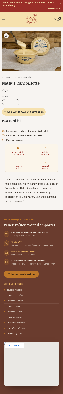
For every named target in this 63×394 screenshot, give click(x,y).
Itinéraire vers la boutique (23, 274)
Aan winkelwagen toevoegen (25, 112)
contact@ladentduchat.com (23, 251)
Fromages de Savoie (15, 312)
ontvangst (6, 77)
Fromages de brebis (15, 301)
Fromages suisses (14, 317)
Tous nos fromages (14, 290)
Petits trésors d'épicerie (16, 328)
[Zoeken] (55, 19)
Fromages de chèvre (15, 295)
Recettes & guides (14, 334)
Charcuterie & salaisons (16, 323)
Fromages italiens (14, 306)
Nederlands (53, 9)
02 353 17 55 (16, 242)
